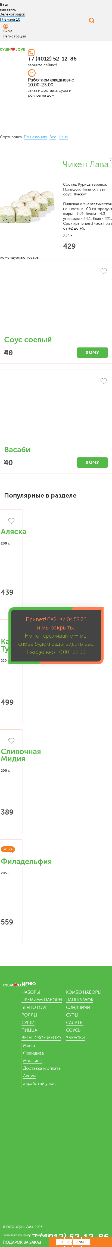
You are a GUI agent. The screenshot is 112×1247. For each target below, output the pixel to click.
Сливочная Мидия (21, 755)
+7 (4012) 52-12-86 (52, 59)
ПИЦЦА (29, 1030)
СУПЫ (72, 1015)
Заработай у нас (39, 1083)
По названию (35, 137)
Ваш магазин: (8, 6)
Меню (29, 1045)
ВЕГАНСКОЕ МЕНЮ (41, 1038)
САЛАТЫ (74, 1022)
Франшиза (33, 1053)
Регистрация (14, 36)
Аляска (13, 531)
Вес (52, 137)
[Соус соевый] (56, 300)
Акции (29, 1076)
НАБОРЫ (30, 992)
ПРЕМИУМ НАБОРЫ (41, 1000)
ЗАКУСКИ (75, 1038)
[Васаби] (56, 410)
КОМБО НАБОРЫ (83, 992)
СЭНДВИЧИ (78, 1007)
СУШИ (28, 1022)
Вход (7, 31)
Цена (63, 137)
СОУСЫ (74, 1030)
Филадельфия (26, 861)
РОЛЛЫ (29, 1015)
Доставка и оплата (42, 1068)
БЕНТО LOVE (34, 1007)
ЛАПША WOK (79, 1000)
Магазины (32, 1060)
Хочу (92, 352)
